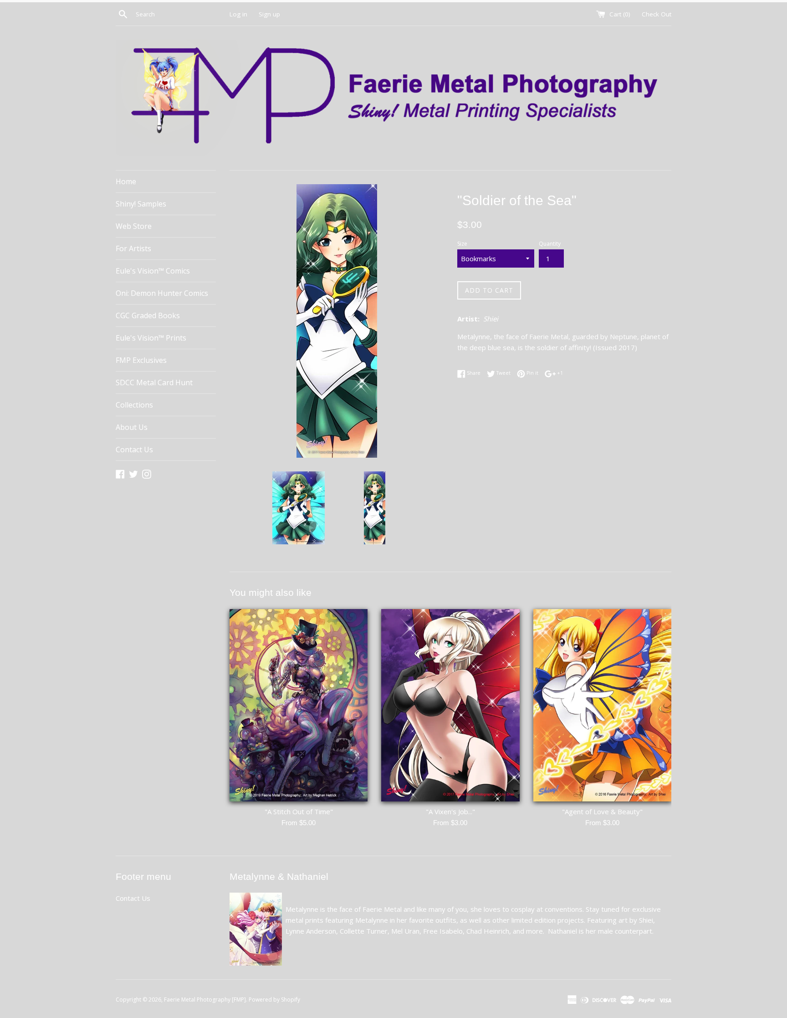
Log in (238, 14)
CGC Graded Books (148, 315)
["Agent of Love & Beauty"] (602, 705)
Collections (134, 405)
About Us (132, 427)
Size (462, 244)
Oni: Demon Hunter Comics (162, 293)
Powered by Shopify (274, 999)
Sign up (269, 14)
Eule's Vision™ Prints (151, 338)
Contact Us (134, 449)
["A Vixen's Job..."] (450, 705)
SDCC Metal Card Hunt (154, 382)
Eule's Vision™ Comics (153, 271)
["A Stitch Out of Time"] (299, 705)
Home (126, 181)
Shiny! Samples (141, 204)
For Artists (133, 248)
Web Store (134, 226)
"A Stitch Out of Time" (299, 811)
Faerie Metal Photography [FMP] (205, 999)
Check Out (656, 14)
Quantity (550, 244)
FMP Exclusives (141, 360)
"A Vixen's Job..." (450, 811)
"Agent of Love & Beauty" (602, 811)
